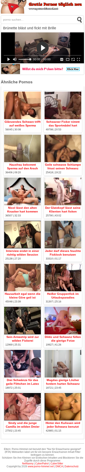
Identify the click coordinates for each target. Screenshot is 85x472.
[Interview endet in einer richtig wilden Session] (22, 247)
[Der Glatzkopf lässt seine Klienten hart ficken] (63, 204)
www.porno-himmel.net (41, 466)
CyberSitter (57, 463)
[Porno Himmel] (42, 12)
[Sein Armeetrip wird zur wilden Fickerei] (22, 333)
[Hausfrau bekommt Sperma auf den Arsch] (22, 161)
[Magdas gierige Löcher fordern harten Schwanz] (63, 376)
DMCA (59, 466)
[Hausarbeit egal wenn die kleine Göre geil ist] (22, 290)
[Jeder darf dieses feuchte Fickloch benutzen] (63, 247)
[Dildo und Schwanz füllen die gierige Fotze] (63, 333)
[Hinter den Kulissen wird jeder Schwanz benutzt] (63, 419)
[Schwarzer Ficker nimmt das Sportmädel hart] (63, 118)
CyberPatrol (42, 463)
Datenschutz (72, 466)
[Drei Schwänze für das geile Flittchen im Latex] (22, 376)
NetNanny (27, 463)
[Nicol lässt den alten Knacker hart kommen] (22, 204)
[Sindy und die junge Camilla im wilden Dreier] (22, 419)
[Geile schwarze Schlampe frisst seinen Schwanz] (63, 161)
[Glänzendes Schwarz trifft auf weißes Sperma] (22, 118)
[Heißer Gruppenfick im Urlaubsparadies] (63, 290)
